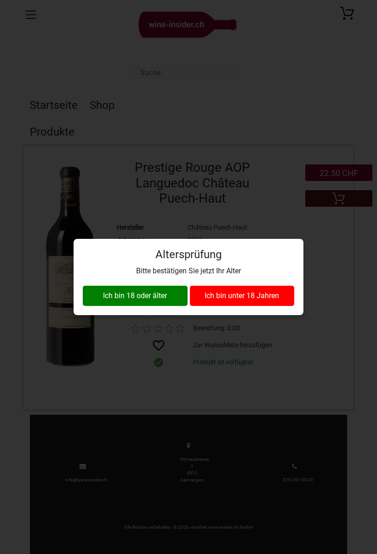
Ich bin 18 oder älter (135, 295)
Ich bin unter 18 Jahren (242, 295)
